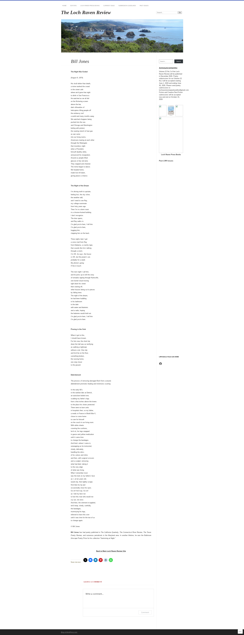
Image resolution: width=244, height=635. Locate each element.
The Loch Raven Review (86, 12)
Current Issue (109, 5)
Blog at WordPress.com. (69, 632)
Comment (145, 612)
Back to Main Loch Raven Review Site (111, 551)
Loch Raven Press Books (90, 5)
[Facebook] (160, 363)
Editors (73, 5)
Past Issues (144, 5)
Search (178, 61)
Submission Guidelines (127, 5)
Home (64, 5)
